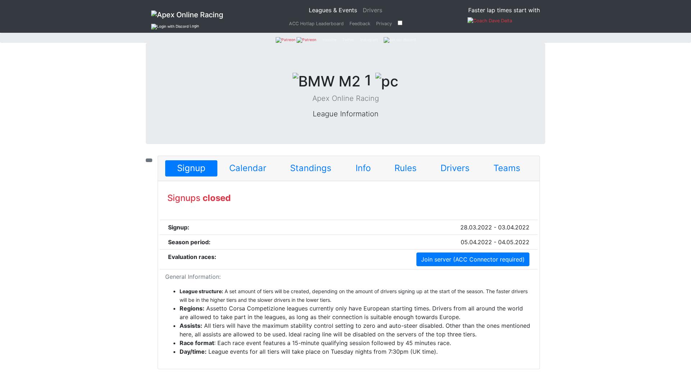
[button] (191, 168)
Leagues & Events (334, 10)
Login (194, 26)
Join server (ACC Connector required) (473, 259)
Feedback (359, 23)
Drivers (372, 10)
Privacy (384, 23)
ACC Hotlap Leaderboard (316, 23)
